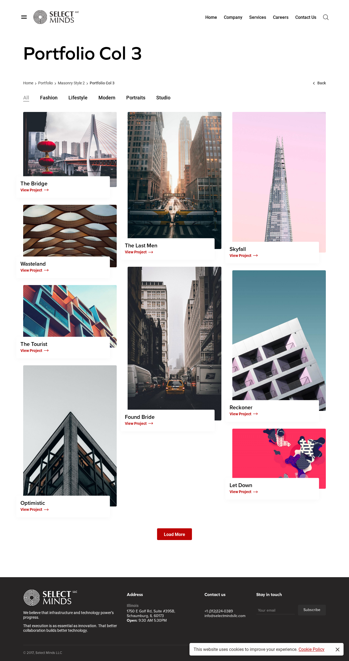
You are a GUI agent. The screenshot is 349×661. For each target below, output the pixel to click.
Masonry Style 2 (71, 82)
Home (28, 82)
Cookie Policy (311, 649)
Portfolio (45, 82)
